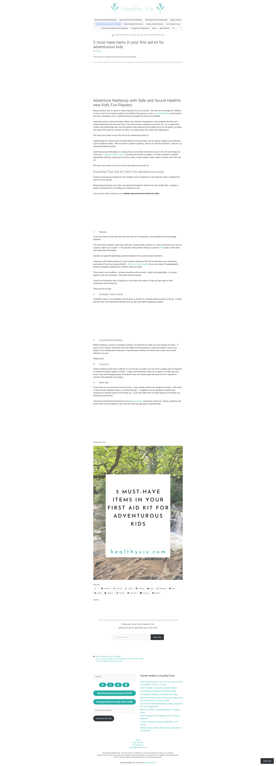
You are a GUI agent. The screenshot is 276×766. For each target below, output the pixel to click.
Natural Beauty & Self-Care (133, 24)
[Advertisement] (138, 80)
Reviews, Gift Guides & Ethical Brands (115, 28)
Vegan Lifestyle (175, 20)
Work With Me (164, 28)
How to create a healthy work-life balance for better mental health (119, 659)
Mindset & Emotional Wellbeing (105, 20)
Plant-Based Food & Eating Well (156, 20)
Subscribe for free (104, 718)
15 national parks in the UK (113, 154)
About (154, 28)
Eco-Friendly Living (173, 24)
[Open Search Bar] (173, 28)
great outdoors (136, 401)
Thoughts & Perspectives (140, 28)
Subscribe (157, 637)
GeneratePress (150, 763)
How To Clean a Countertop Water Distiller (158, 688)
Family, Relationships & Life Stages (108, 24)
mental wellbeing (162, 113)
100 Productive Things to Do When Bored (158, 691)
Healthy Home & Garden (154, 24)
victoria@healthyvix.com (138, 747)
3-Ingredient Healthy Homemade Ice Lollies (159, 694)
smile (161, 248)
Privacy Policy (138, 745)
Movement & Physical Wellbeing (131, 20)
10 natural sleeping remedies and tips (109, 661)
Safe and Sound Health (138, 264)
